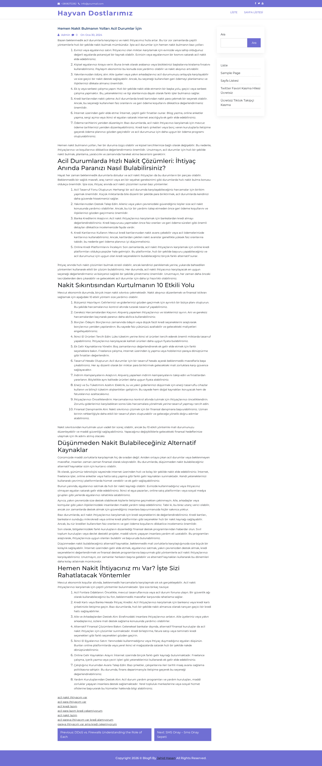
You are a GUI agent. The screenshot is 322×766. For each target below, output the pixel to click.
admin (65, 35)
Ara (223, 34)
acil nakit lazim (67, 715)
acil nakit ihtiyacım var (72, 697)
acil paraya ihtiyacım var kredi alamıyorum (85, 719)
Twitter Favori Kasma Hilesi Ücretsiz (240, 91)
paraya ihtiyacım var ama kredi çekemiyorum (87, 724)
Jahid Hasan (166, 758)
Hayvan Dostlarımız (95, 13)
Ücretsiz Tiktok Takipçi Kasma (237, 103)
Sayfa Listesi (230, 80)
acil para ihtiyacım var (72, 702)
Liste (224, 65)
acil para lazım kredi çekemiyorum (80, 710)
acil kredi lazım (67, 706)
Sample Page (230, 73)
